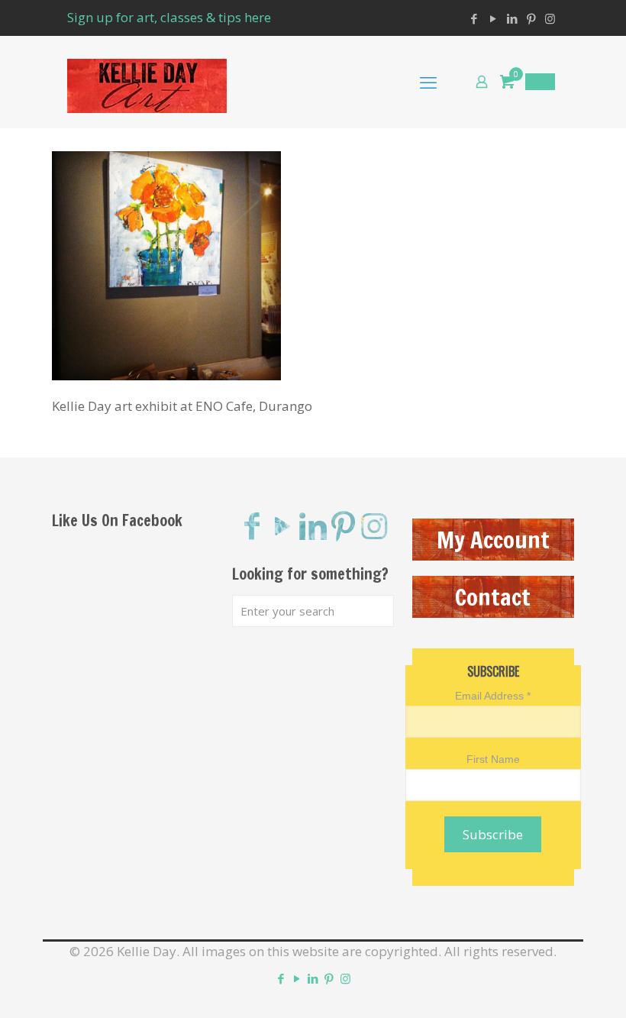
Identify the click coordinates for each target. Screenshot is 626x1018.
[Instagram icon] (550, 18)
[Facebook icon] (473, 18)
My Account (493, 539)
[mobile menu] (428, 82)
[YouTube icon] (493, 18)
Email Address (493, 696)
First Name (493, 759)
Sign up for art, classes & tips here (169, 17)
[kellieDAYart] (147, 81)
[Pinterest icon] (531, 18)
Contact (493, 596)
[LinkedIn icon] (512, 18)
